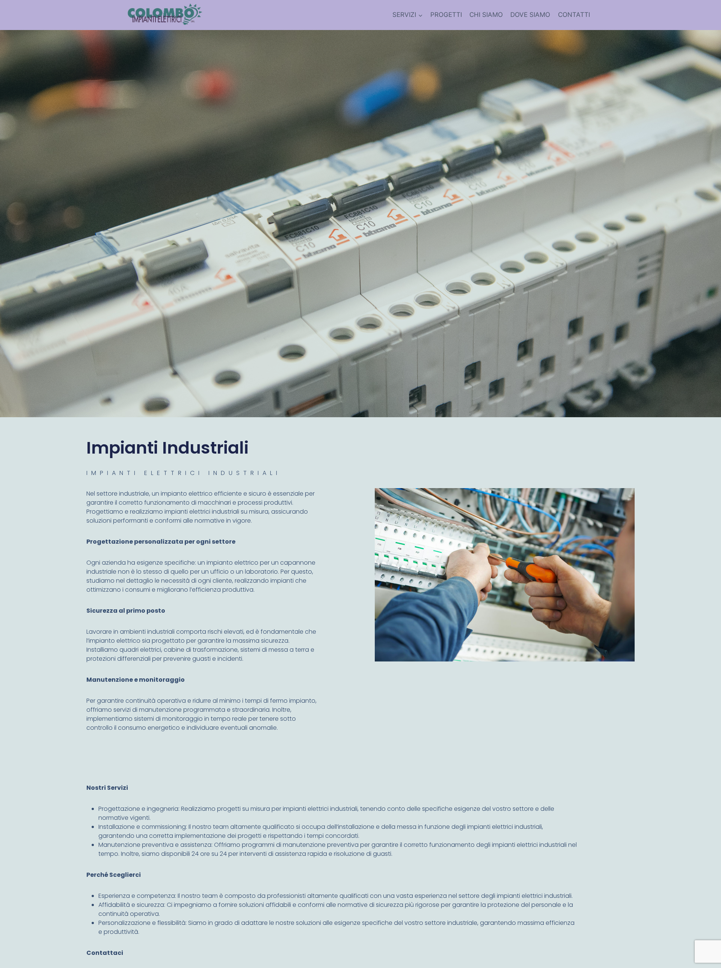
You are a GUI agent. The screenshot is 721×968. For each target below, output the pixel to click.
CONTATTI (574, 14)
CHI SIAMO (486, 14)
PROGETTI (446, 14)
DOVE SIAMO (530, 14)
